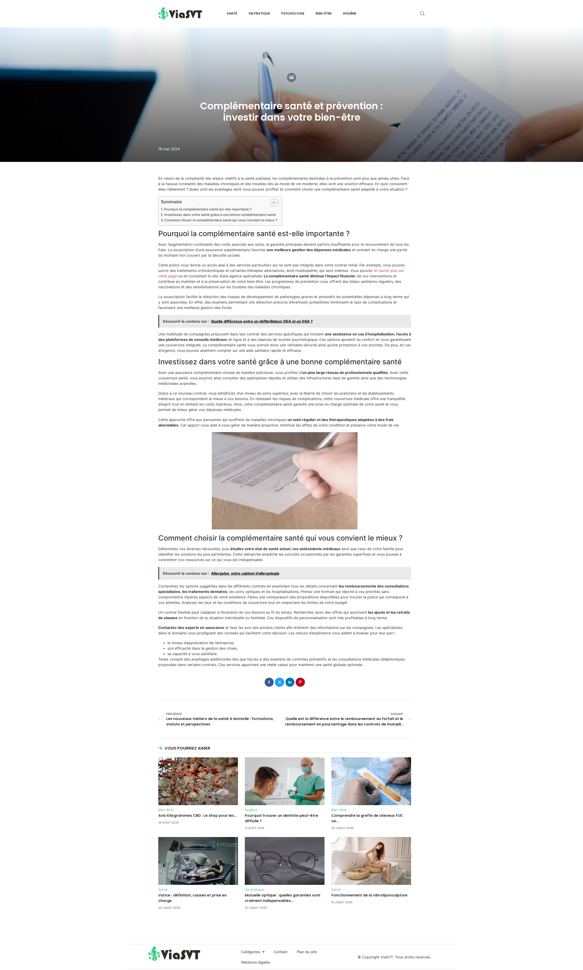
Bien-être (165, 810)
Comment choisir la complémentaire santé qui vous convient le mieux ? (220, 220)
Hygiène (251, 810)
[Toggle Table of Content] (272, 203)
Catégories (250, 952)
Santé (291, 90)
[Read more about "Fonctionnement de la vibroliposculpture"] (371, 861)
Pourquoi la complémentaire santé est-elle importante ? (208, 209)
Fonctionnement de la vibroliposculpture (369, 895)
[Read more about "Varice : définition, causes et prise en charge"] (198, 861)
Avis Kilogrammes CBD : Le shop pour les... (197, 815)
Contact (281, 952)
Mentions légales (255, 962)
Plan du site (307, 952)
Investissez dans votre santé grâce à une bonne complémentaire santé (220, 215)
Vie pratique (254, 889)
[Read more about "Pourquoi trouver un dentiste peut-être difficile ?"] (285, 781)
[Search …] (422, 13)
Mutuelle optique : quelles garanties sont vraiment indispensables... (282, 898)
